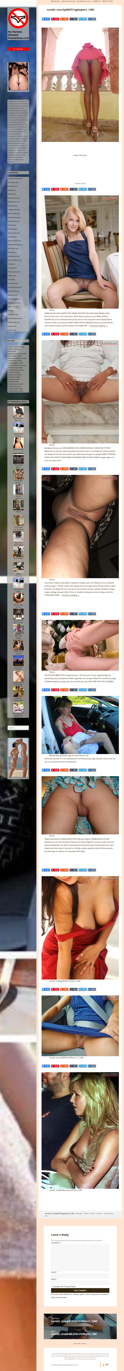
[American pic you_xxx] (18, 645)
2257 (76, 1359)
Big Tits (83, 1343)
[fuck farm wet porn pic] (18, 598)
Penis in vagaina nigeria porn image (18, 545)
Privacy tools (93, 1359)
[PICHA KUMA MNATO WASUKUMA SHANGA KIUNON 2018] (18, 458)
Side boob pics (13, 307)
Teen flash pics (13, 314)
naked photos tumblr (15, 370)
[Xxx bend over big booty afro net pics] (18, 614)
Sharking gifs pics (14, 299)
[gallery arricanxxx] (18, 567)
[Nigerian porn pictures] (18, 427)
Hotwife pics (12, 237)
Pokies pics (12, 276)
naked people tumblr (15, 363)
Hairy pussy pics (14, 233)
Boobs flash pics (14, 198)
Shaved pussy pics (14, 303)
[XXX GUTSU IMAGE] (18, 629)
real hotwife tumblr (15, 356)
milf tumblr (12, 351)
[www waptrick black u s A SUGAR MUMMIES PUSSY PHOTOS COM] (18, 412)
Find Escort (12, 225)
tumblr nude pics (14, 349)
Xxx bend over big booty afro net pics (18, 622)
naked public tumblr (15, 389)
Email (54, 1279)
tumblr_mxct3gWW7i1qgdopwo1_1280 (59, 1213)
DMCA (80, 1359)
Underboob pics (14, 322)
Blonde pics (12, 194)
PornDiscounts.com (83, 1)
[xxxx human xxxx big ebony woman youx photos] (18, 520)
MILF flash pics (13, 248)
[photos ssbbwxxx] (18, 489)
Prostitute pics (13, 283)
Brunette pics (13, 206)
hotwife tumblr (13, 382)
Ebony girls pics (13, 221)
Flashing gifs (12, 229)
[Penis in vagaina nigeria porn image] (18, 536)
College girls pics (14, 210)
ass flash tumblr (14, 372)
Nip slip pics (12, 252)
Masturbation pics (14, 241)
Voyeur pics (12, 330)
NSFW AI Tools (107, 1)
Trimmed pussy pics (15, 318)
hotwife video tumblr (15, 391)
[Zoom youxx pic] (18, 443)
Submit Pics (19, 49)
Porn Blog (11, 279)
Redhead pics (13, 295)
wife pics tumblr (14, 379)
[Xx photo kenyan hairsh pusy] (18, 691)
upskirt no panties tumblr (17, 358)
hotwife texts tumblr (15, 368)
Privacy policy (86, 1359)
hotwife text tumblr (15, 361)
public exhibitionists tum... (17, 365)
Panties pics (12, 268)
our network (84, 1357)
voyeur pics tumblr (15, 375)
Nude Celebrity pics (15, 260)
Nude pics (11, 264)
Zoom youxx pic (18, 449)
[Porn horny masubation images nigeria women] (18, 707)
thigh (100, 1213)
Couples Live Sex (80, 183)
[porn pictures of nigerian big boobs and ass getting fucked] (18, 676)
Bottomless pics (13, 202)
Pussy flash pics (13, 291)
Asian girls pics (13, 182)
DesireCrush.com (69, 1)
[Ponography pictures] (18, 474)
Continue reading (99, 325)
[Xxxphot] (18, 505)
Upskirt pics (12, 326)
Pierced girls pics (14, 272)
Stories (10, 311)
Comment (56, 1243)
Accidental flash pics (15, 178)
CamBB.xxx (96, 1)
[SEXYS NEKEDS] (18, 551)
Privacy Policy (69, 1286)
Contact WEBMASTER (69, 1359)
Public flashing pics (15, 287)
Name (54, 1272)
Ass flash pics (13, 186)
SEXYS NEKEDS (18, 558)
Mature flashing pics (15, 244)
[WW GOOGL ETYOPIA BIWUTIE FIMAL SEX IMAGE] (18, 660)
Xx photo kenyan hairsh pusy (18, 700)
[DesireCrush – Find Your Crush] (18, 76)
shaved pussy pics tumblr (17, 354)
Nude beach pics (14, 256)
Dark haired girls (14, 213)
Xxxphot (18, 512)
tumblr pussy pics (14, 386)
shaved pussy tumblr (15, 384)
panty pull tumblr (14, 377)
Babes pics (12, 190)
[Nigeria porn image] (18, 583)
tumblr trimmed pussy (16, 347)
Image (79, 1213)
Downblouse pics (14, 217)
